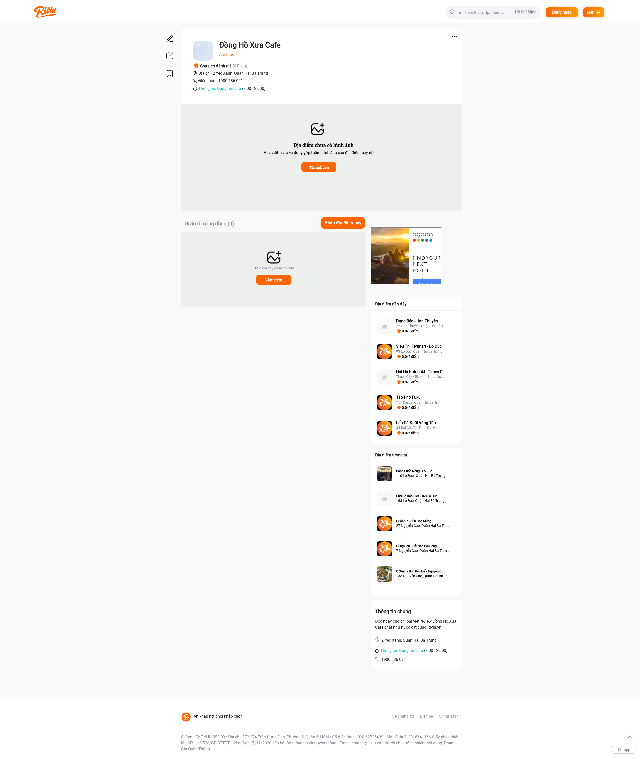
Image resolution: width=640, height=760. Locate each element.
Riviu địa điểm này (343, 222)
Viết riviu (273, 280)
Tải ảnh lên (319, 167)
